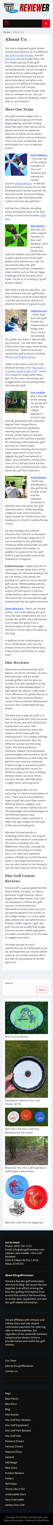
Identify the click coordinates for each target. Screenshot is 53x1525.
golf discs (10, 59)
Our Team (10, 1360)
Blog (7, 1409)
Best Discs (11, 1404)
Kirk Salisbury (39, 155)
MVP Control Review (16, 1036)
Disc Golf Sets (13, 1436)
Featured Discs (13, 1452)
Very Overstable (14, 1499)
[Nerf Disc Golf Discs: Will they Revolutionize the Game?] (26, 1117)
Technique (11, 1483)
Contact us (11, 1371)
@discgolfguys (23, 183)
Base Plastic (11, 1398)
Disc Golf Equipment (17, 1425)
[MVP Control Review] (26, 1018)
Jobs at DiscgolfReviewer (19, 1366)
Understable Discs (15, 1494)
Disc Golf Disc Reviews (18, 1420)
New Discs (11, 1467)
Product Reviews (14, 1473)
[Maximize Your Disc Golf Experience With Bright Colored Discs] (26, 1151)
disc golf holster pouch (22, 357)
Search (9, 983)
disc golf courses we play (19, 55)
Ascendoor (18, 1520)
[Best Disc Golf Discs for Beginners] (26, 1198)
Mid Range (11, 1462)
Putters (9, 1478)
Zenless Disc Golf (15, 1505)
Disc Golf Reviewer (33, 1517)
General (9, 1457)
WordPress (43, 1520)
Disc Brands (12, 1414)
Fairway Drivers (14, 1446)
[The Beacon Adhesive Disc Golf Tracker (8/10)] (26, 1069)
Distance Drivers (14, 1441)
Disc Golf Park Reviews (18, 1430)
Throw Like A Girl (15, 1489)
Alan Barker (38, 226)
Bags (8, 1393)
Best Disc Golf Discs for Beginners (24, 1222)
